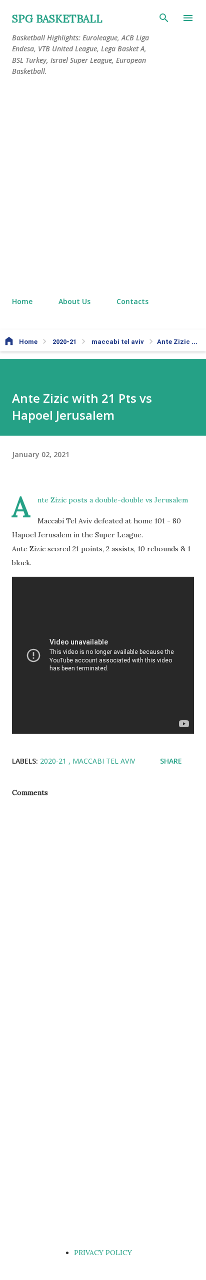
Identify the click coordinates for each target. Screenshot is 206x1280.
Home (22, 301)
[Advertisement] (103, 187)
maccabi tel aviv (103, 761)
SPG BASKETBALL (57, 18)
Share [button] (171, 761)
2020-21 (54, 761)
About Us (74, 301)
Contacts (132, 301)
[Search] (164, 18)
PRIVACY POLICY (103, 1252)
